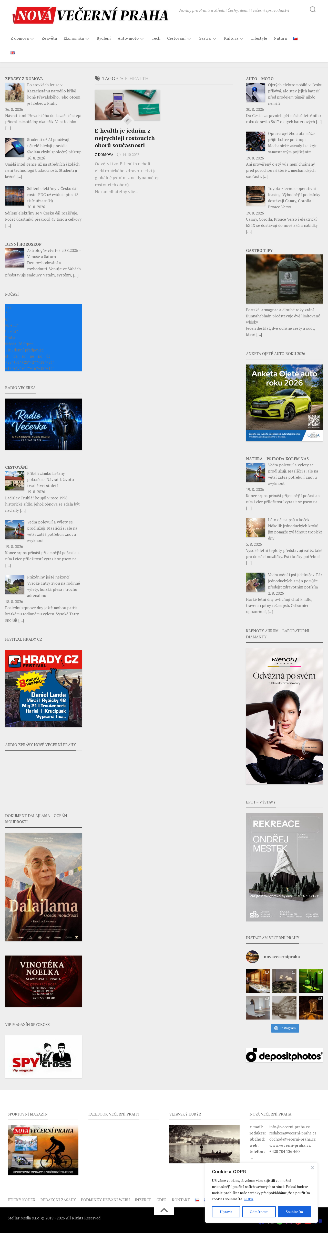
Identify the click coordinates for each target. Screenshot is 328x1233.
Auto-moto (128, 38)
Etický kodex (21, 1199)
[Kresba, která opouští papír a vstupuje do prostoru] (258, 1008)
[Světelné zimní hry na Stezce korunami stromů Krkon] (311, 1008)
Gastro (205, 38)
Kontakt (181, 1199)
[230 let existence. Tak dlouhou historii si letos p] (284, 1008)
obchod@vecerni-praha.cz (292, 1139)
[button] (284, 867)
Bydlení (104, 38)
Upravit (226, 1211)
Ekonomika (74, 38)
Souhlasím (294, 1211)
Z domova (20, 38)
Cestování (176, 38)
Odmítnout (259, 1211)
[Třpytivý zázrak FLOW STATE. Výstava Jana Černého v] (311, 981)
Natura (280, 38)
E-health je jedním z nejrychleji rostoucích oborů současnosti (125, 138)
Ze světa (49, 38)
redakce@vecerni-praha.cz (292, 1132)
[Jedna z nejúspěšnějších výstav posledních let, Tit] (258, 981)
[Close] (312, 1167)
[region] (261, 1193)
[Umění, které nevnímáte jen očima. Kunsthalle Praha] (284, 981)
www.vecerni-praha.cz (290, 1145)
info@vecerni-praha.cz (289, 1126)
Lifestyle (259, 38)
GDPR (248, 1198)
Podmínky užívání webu (105, 1199)
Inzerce (143, 1199)
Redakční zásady (58, 1199)
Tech (155, 38)
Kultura (231, 38)
